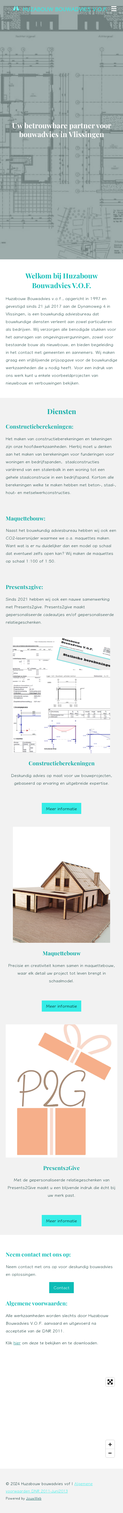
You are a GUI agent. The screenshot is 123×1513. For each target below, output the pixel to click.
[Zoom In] (110, 1444)
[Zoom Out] (110, 1453)
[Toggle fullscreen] (110, 1382)
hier (17, 1342)
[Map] (61, 1417)
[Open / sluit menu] (114, 8)
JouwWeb (33, 1498)
